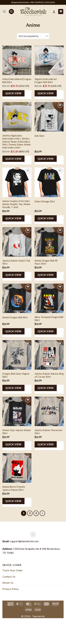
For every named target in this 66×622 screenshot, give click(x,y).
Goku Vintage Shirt (45, 201)
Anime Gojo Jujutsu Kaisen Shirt (16, 432)
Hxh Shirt (40, 136)
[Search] (11, 11)
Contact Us (8, 576)
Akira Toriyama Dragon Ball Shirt (49, 318)
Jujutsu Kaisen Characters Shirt (49, 432)
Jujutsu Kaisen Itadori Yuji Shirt (16, 262)
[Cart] (60, 11)
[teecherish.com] (33, 12)
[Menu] (4, 11)
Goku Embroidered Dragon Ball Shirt (16, 80)
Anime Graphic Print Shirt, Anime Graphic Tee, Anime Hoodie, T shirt (16, 204)
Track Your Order (12, 570)
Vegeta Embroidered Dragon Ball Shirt (46, 80)
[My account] (54, 11)
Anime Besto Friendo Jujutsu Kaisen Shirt (13, 488)
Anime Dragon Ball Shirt (15, 317)
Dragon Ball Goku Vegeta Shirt (15, 375)
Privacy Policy (10, 588)
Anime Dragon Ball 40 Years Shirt (46, 262)
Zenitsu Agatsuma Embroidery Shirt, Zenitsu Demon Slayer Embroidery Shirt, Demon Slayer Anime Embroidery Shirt (16, 141)
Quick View (13, 93)
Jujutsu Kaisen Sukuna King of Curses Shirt (49, 375)
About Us (7, 582)
